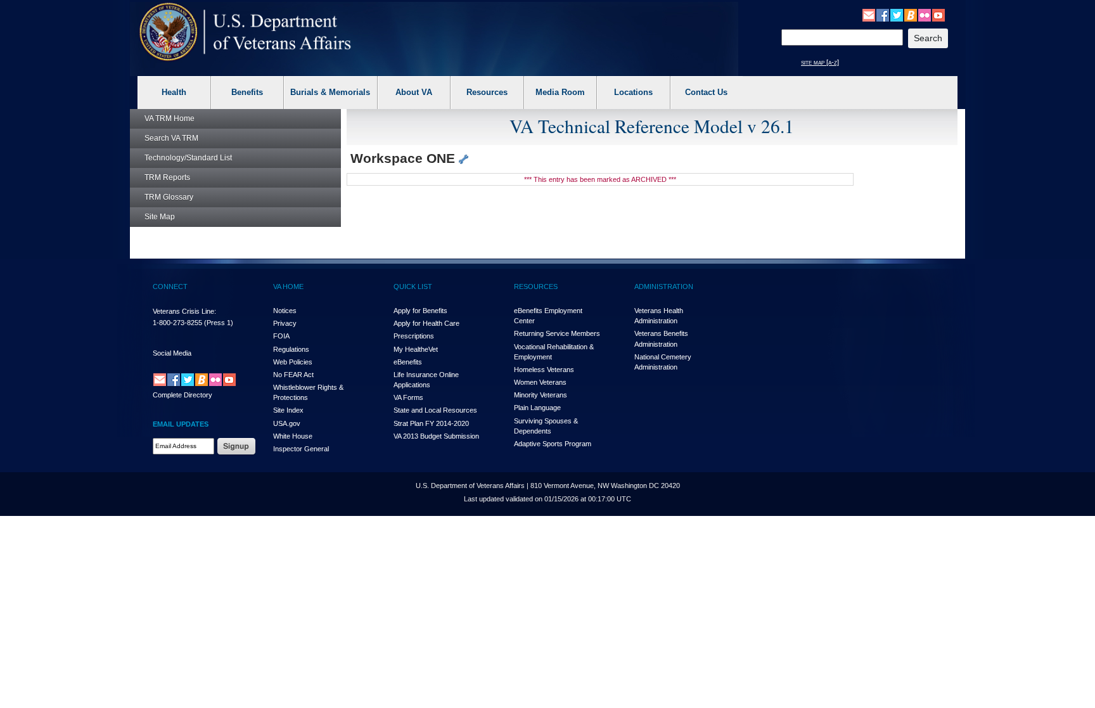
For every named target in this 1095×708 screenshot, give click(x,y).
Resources (487, 92)
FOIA (281, 336)
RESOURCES (536, 286)
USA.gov (286, 423)
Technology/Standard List (188, 157)
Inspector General (301, 449)
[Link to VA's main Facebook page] (883, 14)
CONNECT (170, 286)
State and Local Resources (435, 410)
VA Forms (408, 397)
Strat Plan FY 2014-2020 (431, 423)
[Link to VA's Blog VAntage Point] (911, 14)
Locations (633, 92)
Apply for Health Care (426, 323)
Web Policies (292, 362)
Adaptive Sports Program (552, 443)
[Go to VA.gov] (246, 32)
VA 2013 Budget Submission (436, 436)
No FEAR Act (293, 374)
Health (174, 92)
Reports (167, 177)
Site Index (288, 410)
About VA (413, 92)
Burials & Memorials (330, 92)
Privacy (285, 323)
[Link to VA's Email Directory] (869, 14)
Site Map (159, 216)
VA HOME (288, 286)
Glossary (168, 197)
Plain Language (537, 407)
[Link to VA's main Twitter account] (897, 14)
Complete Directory (182, 395)
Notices (285, 310)
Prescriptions (414, 336)
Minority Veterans (540, 395)
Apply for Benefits (420, 310)
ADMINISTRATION (663, 286)
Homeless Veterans (544, 369)
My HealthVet (416, 349)
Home (169, 118)
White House (292, 436)
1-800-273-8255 (177, 322)
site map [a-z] (820, 62)
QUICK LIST (413, 286)
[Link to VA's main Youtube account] (938, 14)
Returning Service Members (557, 333)
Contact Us (706, 92)
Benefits (247, 92)
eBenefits (408, 362)
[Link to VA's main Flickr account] (925, 14)
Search (171, 138)
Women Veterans (540, 382)
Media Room (560, 92)
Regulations (291, 349)
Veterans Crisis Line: (184, 311)
